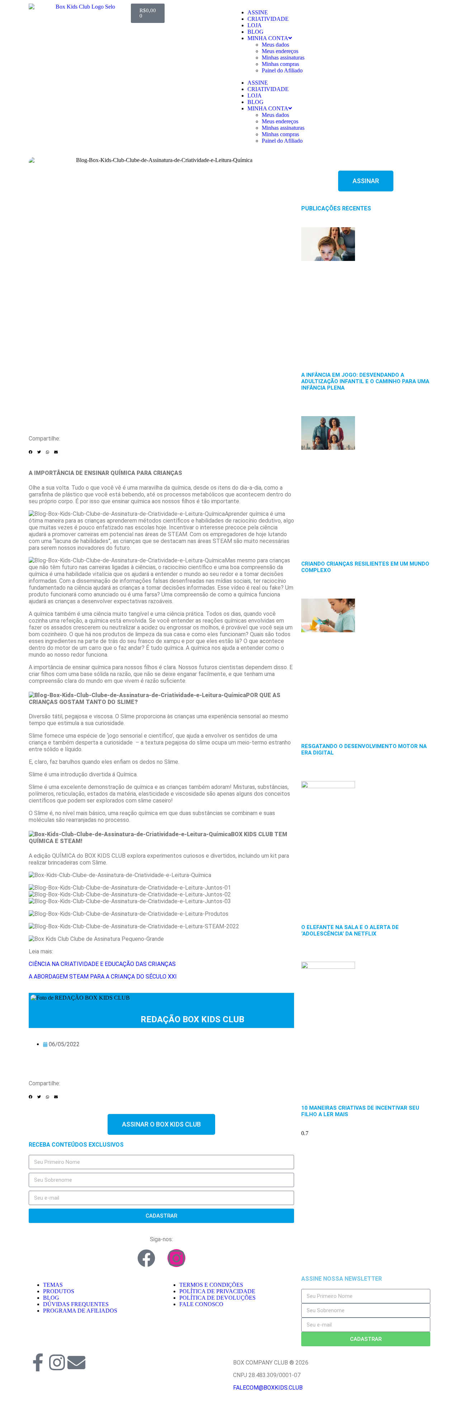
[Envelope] (76, 1362)
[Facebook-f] (38, 1362)
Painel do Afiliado (282, 70)
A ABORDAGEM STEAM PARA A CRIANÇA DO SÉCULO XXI (103, 976)
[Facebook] (146, 1258)
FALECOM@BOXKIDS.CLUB (268, 1387)
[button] (30, 452)
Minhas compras (280, 64)
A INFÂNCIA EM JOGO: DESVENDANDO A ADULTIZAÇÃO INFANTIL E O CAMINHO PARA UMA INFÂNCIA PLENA (365, 381)
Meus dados (275, 45)
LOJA (254, 25)
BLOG (255, 32)
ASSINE (257, 12)
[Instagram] (176, 1258)
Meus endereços (280, 51)
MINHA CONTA (267, 38)
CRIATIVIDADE (268, 19)
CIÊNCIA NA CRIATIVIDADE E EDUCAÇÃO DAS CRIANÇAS (102, 964)
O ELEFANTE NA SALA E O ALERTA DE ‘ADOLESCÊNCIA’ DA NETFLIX (350, 930)
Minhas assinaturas (283, 57)
